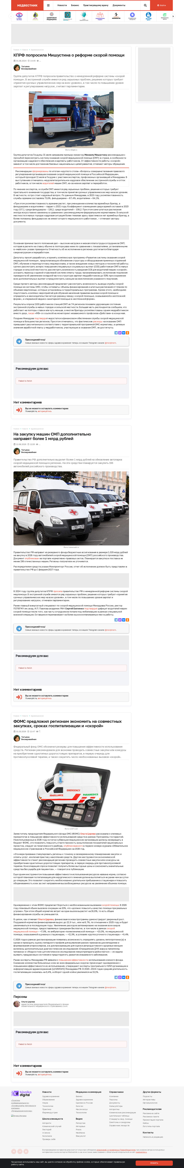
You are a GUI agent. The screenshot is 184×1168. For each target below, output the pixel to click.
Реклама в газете (151, 1116)
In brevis (46, 1133)
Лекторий (46, 1129)
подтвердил (91, 608)
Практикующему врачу (95, 5)
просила (57, 591)
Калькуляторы (116, 1106)
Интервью (80, 1126)
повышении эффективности (73, 960)
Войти (163, 5)
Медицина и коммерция (88, 1092)
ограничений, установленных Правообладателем (116, 1150)
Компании (113, 1096)
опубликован (32, 558)
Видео (79, 1119)
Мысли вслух (82, 1109)
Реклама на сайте (151, 1113)
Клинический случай (51, 1126)
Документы (119, 5)
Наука (45, 1103)
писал (31, 313)
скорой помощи (110, 905)
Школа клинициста (52, 1119)
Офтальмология (150, 1103)
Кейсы (146, 1123)
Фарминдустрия (50, 1112)
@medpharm (110, 343)
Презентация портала (153, 1120)
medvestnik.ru (141, 1152)
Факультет (81, 1136)
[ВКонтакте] (123, 332)
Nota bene (47, 1136)
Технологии (47, 1106)
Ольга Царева (88, 833)
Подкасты (147, 1096)
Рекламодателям (152, 1109)
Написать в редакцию (153, 1137)
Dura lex (79, 1106)
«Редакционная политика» (21, 1111)
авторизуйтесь (45, 411)
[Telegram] (116, 332)
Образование (48, 1099)
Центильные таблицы (119, 1116)
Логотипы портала (151, 1126)
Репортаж (80, 1123)
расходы (98, 321)
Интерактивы (149, 1099)
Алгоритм (46, 1123)
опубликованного (73, 846)
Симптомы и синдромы (119, 1122)
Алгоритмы (114, 1109)
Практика (46, 1109)
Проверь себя (48, 1139)
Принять (154, 1163)
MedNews (80, 1133)
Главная (16, 50)
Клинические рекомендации (122, 1112)
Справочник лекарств (119, 1125)
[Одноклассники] (127, 332)
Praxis (78, 1129)
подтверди (40, 318)
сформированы (40, 171)
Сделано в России (84, 1103)
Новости (62, 5)
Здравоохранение (37, 50)
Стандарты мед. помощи (120, 1119)
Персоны (20, 997)
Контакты (148, 1132)
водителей (48, 183)
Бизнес (75, 5)
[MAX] (119, 332)
